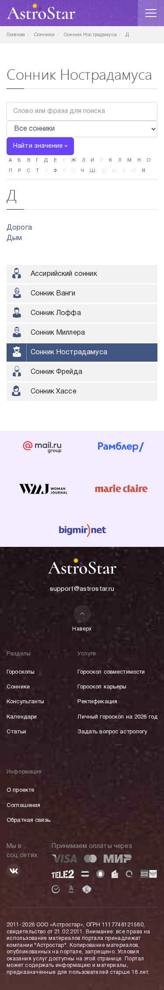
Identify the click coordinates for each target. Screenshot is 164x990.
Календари (22, 717)
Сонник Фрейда (56, 372)
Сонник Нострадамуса (69, 352)
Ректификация (97, 702)
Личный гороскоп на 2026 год (117, 717)
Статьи (16, 732)
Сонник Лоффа (56, 313)
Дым (14, 238)
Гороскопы (21, 672)
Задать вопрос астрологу (112, 732)
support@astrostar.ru (82, 589)
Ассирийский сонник (64, 274)
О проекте (20, 790)
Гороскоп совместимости (111, 672)
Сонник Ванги (53, 294)
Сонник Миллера (58, 333)
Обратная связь (28, 820)
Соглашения (23, 805)
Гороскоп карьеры (101, 687)
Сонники (18, 687)
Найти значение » (40, 146)
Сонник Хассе (54, 392)
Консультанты (26, 702)
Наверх (82, 629)
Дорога (19, 228)
